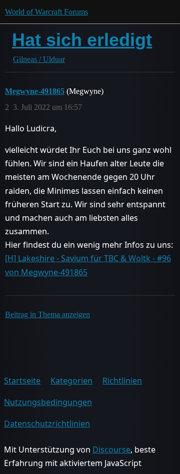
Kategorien (71, 380)
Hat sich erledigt (82, 39)
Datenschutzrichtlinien (47, 423)
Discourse (111, 449)
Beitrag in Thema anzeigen (47, 314)
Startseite (22, 380)
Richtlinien (122, 380)
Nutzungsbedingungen (48, 402)
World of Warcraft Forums (46, 11)
